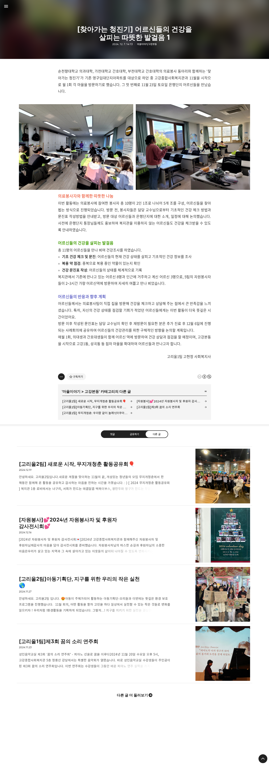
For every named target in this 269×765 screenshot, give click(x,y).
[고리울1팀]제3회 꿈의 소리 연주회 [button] (134, 653)
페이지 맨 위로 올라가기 (263, 759)
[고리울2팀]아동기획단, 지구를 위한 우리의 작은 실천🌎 (97, 407)
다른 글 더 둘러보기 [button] (132, 695)
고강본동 (92, 391)
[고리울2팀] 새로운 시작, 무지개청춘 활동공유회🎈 (94, 401)
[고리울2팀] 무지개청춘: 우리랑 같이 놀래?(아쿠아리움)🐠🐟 (97, 413)
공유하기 (134, 434)
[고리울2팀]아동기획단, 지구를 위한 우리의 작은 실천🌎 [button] (134, 594)
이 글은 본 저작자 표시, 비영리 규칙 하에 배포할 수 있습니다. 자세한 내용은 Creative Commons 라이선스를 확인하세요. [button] (204, 376)
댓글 (112, 434)
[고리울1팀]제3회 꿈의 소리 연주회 (158, 407)
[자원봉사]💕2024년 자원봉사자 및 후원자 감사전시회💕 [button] (134, 535)
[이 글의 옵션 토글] (61, 376)
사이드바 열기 (6, 6)
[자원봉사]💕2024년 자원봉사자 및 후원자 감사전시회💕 (172, 401)
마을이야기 (71, 391)
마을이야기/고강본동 (147, 44)
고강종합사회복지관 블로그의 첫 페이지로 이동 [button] (134, 6)
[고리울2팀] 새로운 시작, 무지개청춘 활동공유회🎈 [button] (134, 476)
